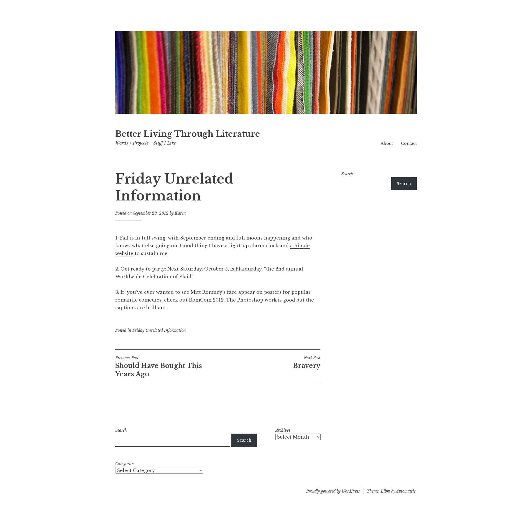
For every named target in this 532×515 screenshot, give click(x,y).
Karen (180, 213)
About (387, 143)
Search (347, 173)
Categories (124, 463)
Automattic (406, 491)
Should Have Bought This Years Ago (158, 366)
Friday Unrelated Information (159, 330)
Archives (282, 430)
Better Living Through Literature (187, 134)
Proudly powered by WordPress (333, 491)
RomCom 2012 (206, 300)
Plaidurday (248, 269)
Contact (409, 143)
